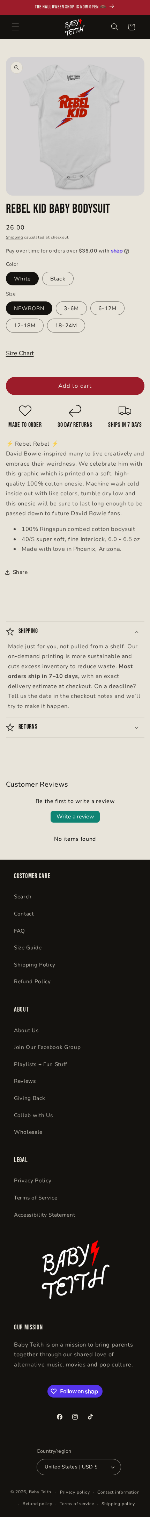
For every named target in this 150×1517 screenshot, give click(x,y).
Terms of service (77, 1504)
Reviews (25, 1081)
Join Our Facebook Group (47, 1047)
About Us (26, 1030)
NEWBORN (29, 308)
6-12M (107, 308)
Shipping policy (118, 1504)
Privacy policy (75, 1492)
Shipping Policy (34, 964)
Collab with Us (33, 1115)
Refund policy (37, 1504)
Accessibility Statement (44, 1214)
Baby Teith (40, 1492)
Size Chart (20, 353)
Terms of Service (36, 1197)
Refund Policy (32, 981)
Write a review (75, 817)
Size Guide (28, 947)
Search (23, 896)
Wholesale (28, 1132)
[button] (15, 27)
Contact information (118, 1492)
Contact (24, 913)
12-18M (25, 325)
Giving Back (29, 1098)
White (22, 278)
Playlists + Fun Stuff (40, 1064)
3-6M (71, 308)
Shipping (14, 237)
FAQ (19, 930)
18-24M (66, 325)
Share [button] (20, 572)
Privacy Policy (32, 1180)
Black (58, 278)
